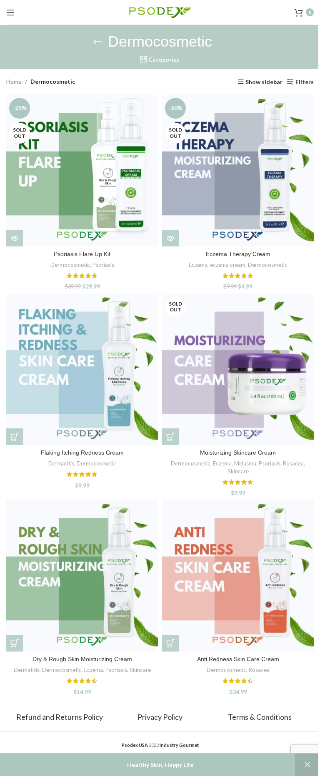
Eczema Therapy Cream (238, 254)
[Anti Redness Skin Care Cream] (238, 576)
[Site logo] (160, 11)
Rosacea (293, 463)
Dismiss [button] (307, 765)
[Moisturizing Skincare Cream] (238, 369)
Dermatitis (61, 463)
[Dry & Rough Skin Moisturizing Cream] (82, 576)
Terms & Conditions (260, 716)
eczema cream (227, 264)
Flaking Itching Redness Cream (82, 452)
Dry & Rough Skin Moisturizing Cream (82, 659)
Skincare (238, 471)
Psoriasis (103, 264)
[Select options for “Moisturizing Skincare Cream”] (170, 436)
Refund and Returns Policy (60, 716)
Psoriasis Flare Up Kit (82, 254)
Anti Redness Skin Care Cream (238, 659)
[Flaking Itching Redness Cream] (82, 369)
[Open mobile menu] (10, 12)
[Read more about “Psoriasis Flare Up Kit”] (14, 238)
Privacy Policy (160, 716)
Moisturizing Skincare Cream (238, 452)
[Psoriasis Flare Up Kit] (82, 170)
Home (14, 81)
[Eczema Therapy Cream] (238, 170)
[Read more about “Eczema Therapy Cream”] (170, 238)
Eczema (198, 264)
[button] (14, 436)
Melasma (245, 463)
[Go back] (97, 41)
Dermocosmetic (70, 264)
